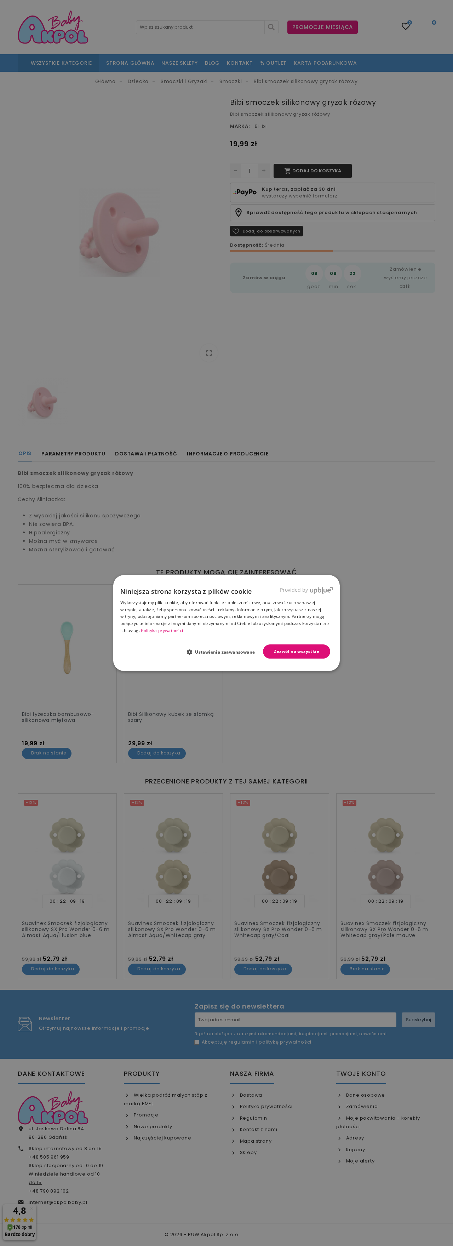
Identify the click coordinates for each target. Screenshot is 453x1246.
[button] (224, 652)
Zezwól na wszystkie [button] (296, 651)
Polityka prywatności (162, 630)
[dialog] (226, 623)
